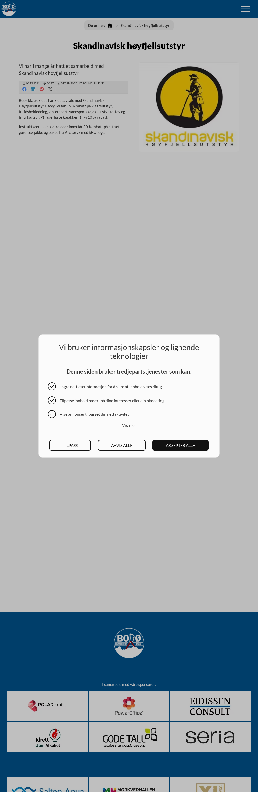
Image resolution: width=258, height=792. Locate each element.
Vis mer (129, 425)
